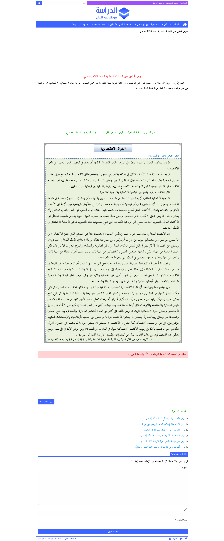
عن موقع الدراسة (158, 3)
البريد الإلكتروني (181, 520)
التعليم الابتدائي (171, 24)
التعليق (185, 468)
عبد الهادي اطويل (43, 538)
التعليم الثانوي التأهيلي (121, 24)
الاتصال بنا (183, 3)
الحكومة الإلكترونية (80, 24)
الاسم (185, 509)
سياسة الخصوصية (172, 3)
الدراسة (113, 13)
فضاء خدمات (99, 24)
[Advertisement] (113, 55)
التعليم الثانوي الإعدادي (148, 24)
